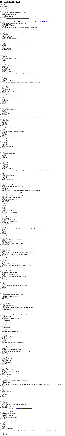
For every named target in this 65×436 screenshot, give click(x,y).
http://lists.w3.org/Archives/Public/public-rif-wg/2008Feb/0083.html (17, 18)
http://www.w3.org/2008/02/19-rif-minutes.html (24, 408)
